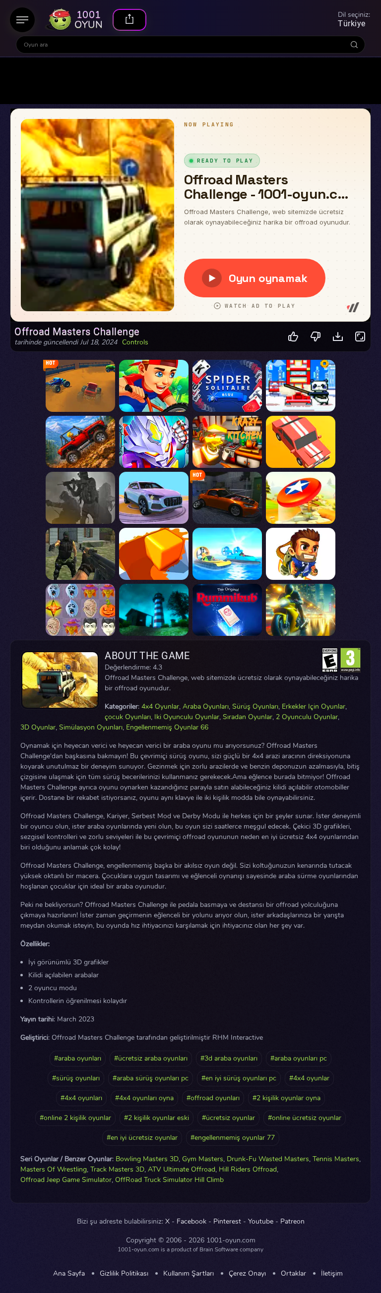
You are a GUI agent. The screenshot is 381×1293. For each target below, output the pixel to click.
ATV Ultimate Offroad (181, 1169)
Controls (135, 342)
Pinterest (227, 1221)
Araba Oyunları (206, 706)
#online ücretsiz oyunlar (304, 1118)
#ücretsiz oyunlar (228, 1118)
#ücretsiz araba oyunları (151, 1058)
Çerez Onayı (247, 1273)
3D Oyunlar (38, 727)
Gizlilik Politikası (124, 1273)
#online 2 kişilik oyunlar (75, 1118)
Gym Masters (202, 1159)
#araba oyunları (77, 1058)
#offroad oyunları (213, 1098)
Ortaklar (293, 1273)
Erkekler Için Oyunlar (313, 706)
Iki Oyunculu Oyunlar (186, 717)
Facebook (191, 1221)
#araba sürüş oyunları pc (151, 1078)
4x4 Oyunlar (160, 706)
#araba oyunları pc (298, 1058)
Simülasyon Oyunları (91, 727)
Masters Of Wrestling (53, 1169)
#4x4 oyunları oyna (144, 1098)
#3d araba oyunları (228, 1058)
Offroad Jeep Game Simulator (66, 1179)
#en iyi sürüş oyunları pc (238, 1078)
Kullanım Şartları (188, 1273)
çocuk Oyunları (128, 717)
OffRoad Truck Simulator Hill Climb (169, 1179)
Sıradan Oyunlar (247, 717)
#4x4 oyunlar (309, 1078)
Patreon (292, 1221)
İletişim (332, 1273)
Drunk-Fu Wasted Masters (268, 1159)
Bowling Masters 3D (147, 1159)
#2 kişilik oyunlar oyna (286, 1098)
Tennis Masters (336, 1159)
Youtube (260, 1221)
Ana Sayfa (69, 1273)
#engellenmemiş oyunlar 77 (232, 1137)
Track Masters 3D (117, 1169)
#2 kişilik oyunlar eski (156, 1118)
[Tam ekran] (360, 337)
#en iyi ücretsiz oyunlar (142, 1137)
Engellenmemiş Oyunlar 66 (167, 727)
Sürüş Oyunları (255, 706)
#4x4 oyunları (81, 1098)
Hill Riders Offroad (248, 1169)
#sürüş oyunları (76, 1078)
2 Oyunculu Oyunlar (307, 717)
